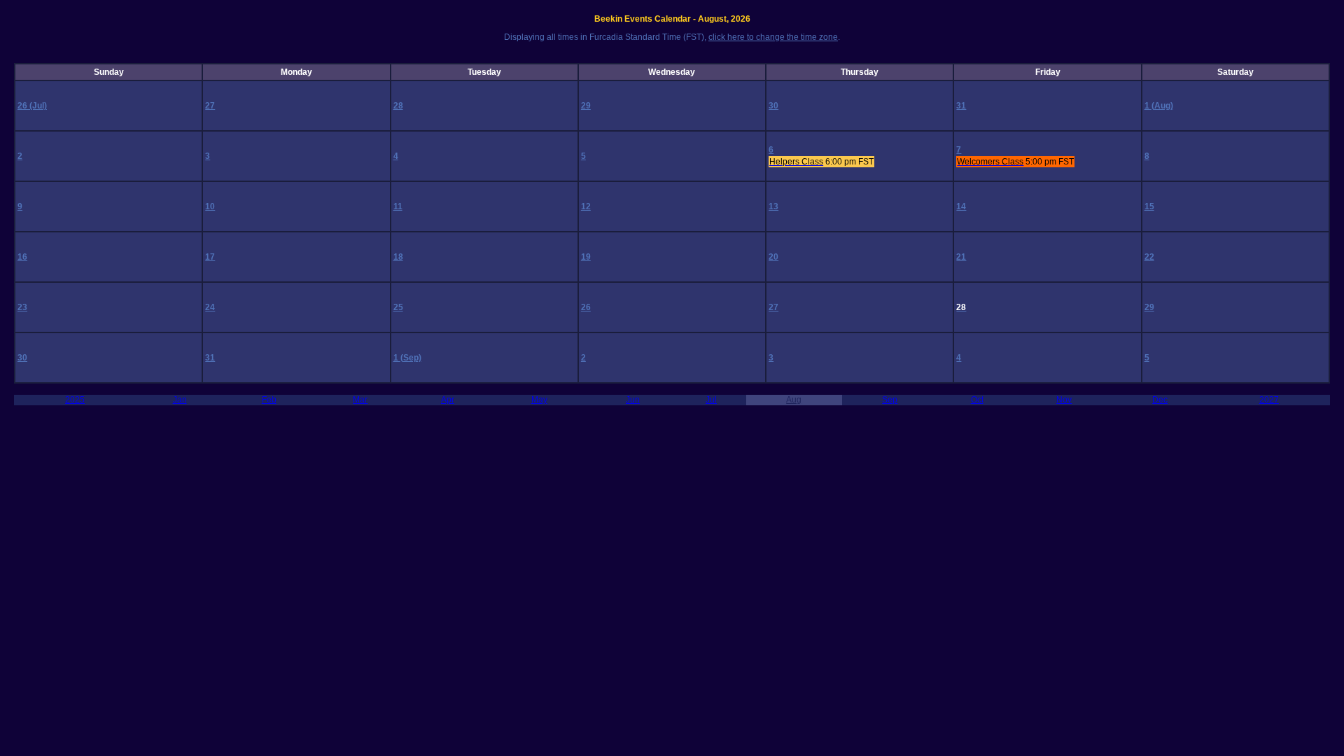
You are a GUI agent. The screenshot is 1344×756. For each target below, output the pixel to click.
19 (586, 257)
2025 (75, 400)
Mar (360, 400)
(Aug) (1162, 106)
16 (22, 257)
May (539, 400)
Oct (977, 400)
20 (773, 257)
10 (210, 206)
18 (398, 257)
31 (961, 106)
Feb (269, 400)
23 (22, 307)
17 (210, 257)
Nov (1064, 400)
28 (398, 106)
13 (773, 206)
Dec (1160, 400)
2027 (1269, 400)
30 (773, 106)
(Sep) (410, 358)
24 (210, 307)
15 (1149, 206)
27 (210, 106)
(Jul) (38, 106)
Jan (180, 400)
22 (1149, 257)
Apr (447, 400)
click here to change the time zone (773, 37)
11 (397, 206)
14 (961, 206)
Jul (711, 400)
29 (586, 106)
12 (586, 206)
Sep (889, 400)
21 (961, 257)
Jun (633, 400)
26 (23, 106)
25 (398, 307)
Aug (794, 400)
